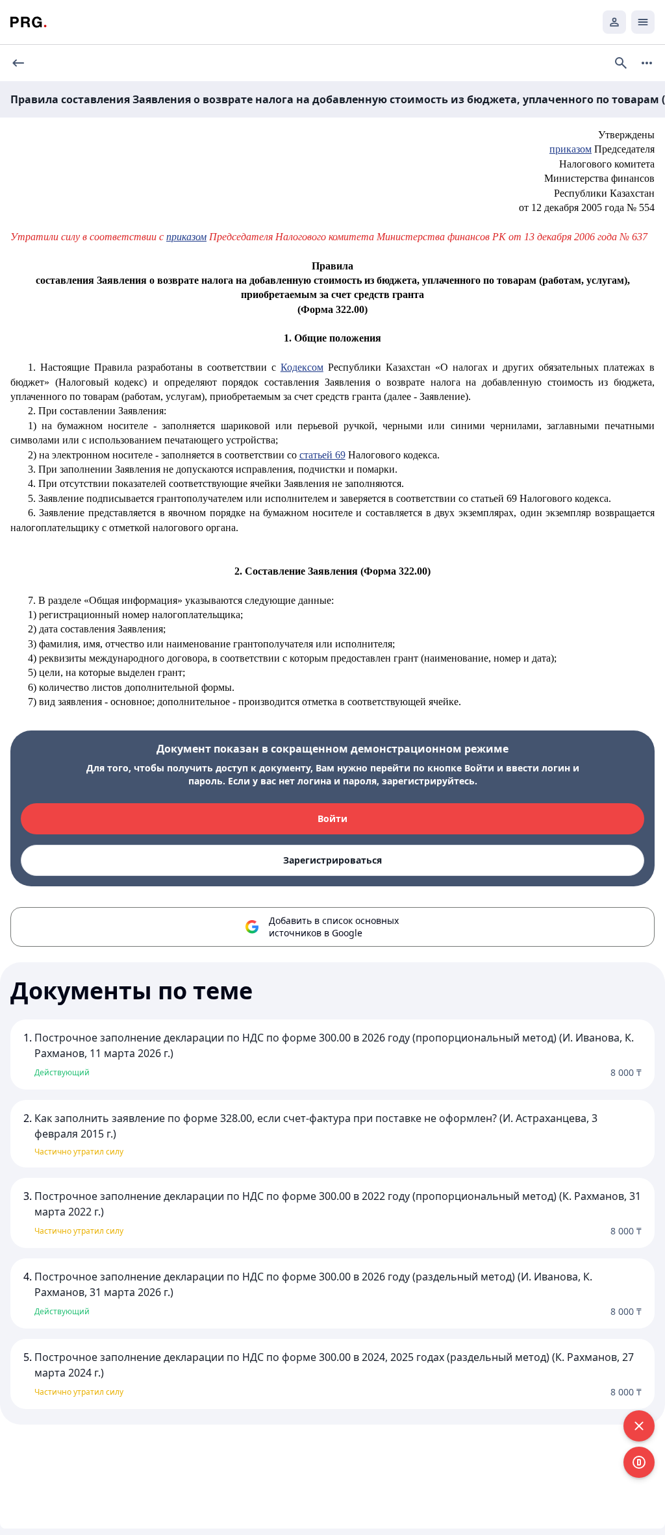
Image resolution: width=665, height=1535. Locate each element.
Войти (332, 818)
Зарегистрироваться (332, 860)
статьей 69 (322, 454)
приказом (570, 149)
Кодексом (302, 367)
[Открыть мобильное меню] (643, 22)
